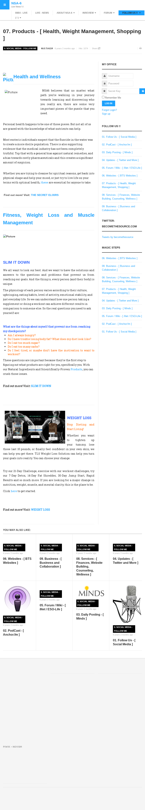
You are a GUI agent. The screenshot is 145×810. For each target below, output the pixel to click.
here (14, 491)
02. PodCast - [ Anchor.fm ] (117, 144)
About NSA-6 (64, 13)
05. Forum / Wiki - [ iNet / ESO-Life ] (122, 167)
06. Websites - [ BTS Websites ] (119, 175)
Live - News (42, 13)
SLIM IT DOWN (41, 386)
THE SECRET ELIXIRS (45, 194)
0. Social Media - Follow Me (20, 48)
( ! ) (17, 17)
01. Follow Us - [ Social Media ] (119, 136)
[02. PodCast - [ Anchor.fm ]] (17, 599)
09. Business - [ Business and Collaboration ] (51, 562)
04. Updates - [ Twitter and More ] (120, 160)
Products (76, 369)
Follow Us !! (130, 13)
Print (140, 48)
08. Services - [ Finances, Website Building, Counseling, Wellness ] (89, 566)
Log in (108, 103)
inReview (88, 13)
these (44, 182)
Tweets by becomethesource (117, 237)
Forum (108, 13)
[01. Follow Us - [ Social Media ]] (127, 604)
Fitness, (12, 215)
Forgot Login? (109, 110)
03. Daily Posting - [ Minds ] (117, 152)
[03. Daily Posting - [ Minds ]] (90, 591)
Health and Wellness (37, 76)
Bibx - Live (21, 13)
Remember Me (113, 97)
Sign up (106, 113)
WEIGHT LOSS (40, 509)
